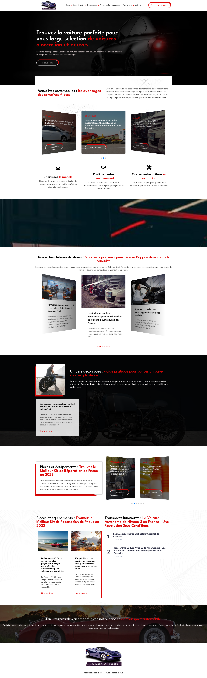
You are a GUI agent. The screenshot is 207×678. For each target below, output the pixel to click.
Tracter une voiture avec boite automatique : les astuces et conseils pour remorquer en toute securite (59, 124)
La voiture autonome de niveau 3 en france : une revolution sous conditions (146, 123)
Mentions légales (93, 673)
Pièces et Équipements (110, 5)
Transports (127, 5)
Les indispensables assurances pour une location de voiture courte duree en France (101, 123)
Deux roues (92, 5)
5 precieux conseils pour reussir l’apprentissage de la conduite (104, 313)
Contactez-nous (114, 673)
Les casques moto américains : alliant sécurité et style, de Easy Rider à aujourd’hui (57, 406)
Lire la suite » (46, 431)
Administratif (78, 5)
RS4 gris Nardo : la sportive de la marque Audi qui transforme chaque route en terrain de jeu (86, 563)
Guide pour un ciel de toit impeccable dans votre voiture (153, 469)
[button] (101, 158)
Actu (68, 5)
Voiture (138, 5)
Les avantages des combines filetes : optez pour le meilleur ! (119, 470)
